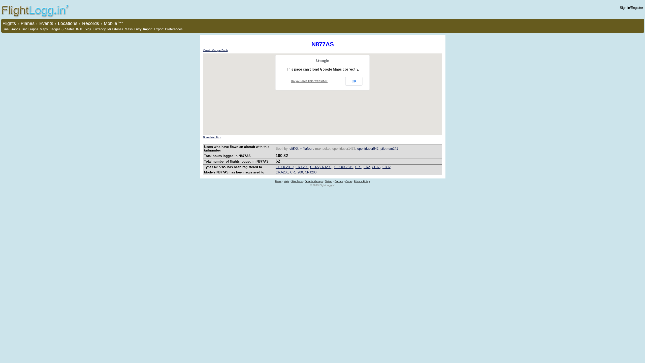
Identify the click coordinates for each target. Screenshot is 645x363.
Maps (44, 29)
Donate (339, 181)
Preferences (174, 29)
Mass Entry (133, 29)
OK (354, 81)
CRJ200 (310, 172)
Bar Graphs (30, 29)
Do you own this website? (309, 81)
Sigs (88, 29)
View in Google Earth (215, 50)
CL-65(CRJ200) (321, 167)
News (278, 181)
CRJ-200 (302, 167)
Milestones (115, 29)
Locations (67, 23)
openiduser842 (367, 148)
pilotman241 (389, 148)
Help (286, 181)
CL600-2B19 (285, 167)
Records (90, 23)
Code (348, 181)
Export (159, 29)
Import (147, 29)
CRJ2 (386, 167)
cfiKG (293, 148)
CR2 (367, 167)
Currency (99, 29)
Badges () (56, 29)
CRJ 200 (296, 172)
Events (46, 23)
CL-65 (376, 167)
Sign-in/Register (631, 8)
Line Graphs (11, 29)
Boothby (281, 148)
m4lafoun (306, 148)
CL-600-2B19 (343, 167)
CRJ (358, 167)
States (70, 29)
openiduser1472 (343, 148)
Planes (28, 23)
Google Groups (314, 181)
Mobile (110, 23)
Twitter (328, 181)
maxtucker (322, 148)
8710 (79, 29)
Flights (9, 23)
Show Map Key (212, 137)
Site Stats (297, 181)
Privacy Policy (362, 181)
